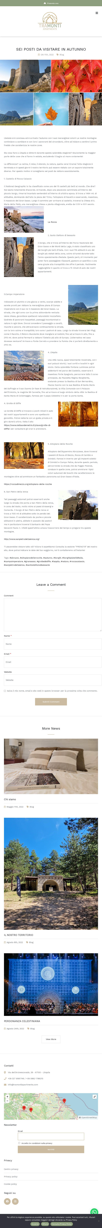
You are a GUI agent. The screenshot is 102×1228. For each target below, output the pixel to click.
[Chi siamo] (51, 796)
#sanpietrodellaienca (14, 565)
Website (8, 672)
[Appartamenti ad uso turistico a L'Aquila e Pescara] (50, 30)
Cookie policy (10, 1184)
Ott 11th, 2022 (47, 54)
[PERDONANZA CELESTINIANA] (51, 1018)
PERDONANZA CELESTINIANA (22, 1021)
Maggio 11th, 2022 (15, 807)
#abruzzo (14, 558)
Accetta (35, 1224)
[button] (94, 1212)
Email (7, 654)
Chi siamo (10, 799)
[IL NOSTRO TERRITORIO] (51, 932)
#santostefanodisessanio (38, 565)
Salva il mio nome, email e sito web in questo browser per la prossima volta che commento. (52, 691)
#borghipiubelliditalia (72, 558)
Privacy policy (10, 1176)
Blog (62, 54)
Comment (8, 596)
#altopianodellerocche (31, 558)
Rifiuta (45, 1224)
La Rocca (52, 222)
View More (51, 1039)
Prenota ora (52, 3)
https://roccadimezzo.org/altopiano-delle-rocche (28, 484)
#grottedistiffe (44, 561)
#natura (65, 561)
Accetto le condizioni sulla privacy (37, 1143)
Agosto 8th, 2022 (15, 942)
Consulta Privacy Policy (62, 1224)
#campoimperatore (13, 561)
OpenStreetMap (89, 1117)
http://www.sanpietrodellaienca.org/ (22, 539)
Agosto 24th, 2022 (15, 1028)
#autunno (47, 558)
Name (8, 636)
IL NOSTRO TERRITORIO (18, 935)
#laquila (56, 561)
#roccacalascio (77, 561)
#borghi (57, 558)
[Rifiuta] (98, 1221)
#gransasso (30, 561)
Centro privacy (11, 1169)
